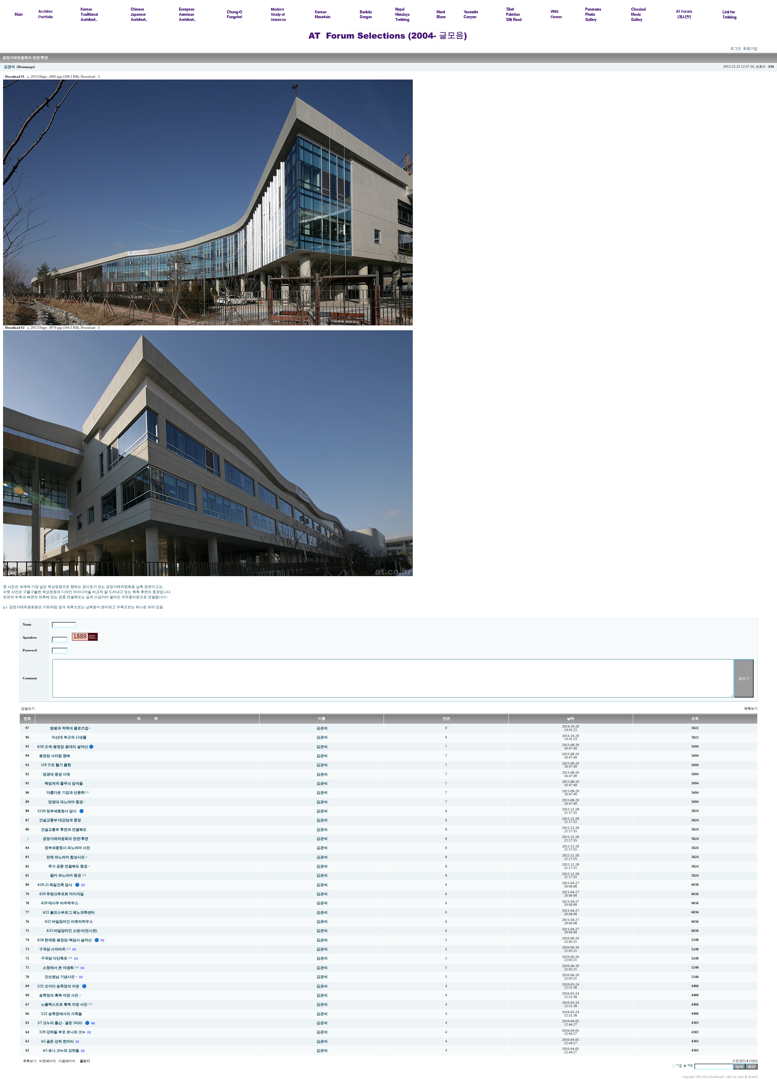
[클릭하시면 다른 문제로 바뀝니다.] (85, 637)
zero (741, 1076)
